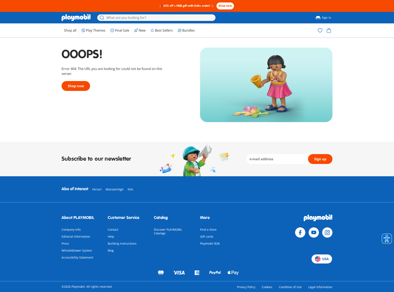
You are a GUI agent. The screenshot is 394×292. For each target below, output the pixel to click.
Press (65, 243)
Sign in (326, 17)
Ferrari (97, 189)
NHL (130, 189)
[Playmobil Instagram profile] (327, 232)
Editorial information (76, 236)
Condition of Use (290, 287)
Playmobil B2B (210, 243)
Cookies (267, 287)
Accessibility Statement (77, 257)
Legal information (320, 287)
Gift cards (206, 236)
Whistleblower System (77, 250)
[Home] (76, 17)
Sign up (320, 159)
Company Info (71, 229)
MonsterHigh (115, 189)
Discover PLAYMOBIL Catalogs (168, 231)
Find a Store (208, 229)
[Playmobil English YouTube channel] (314, 232)
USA (325, 259)
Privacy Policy (246, 287)
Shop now (225, 6)
